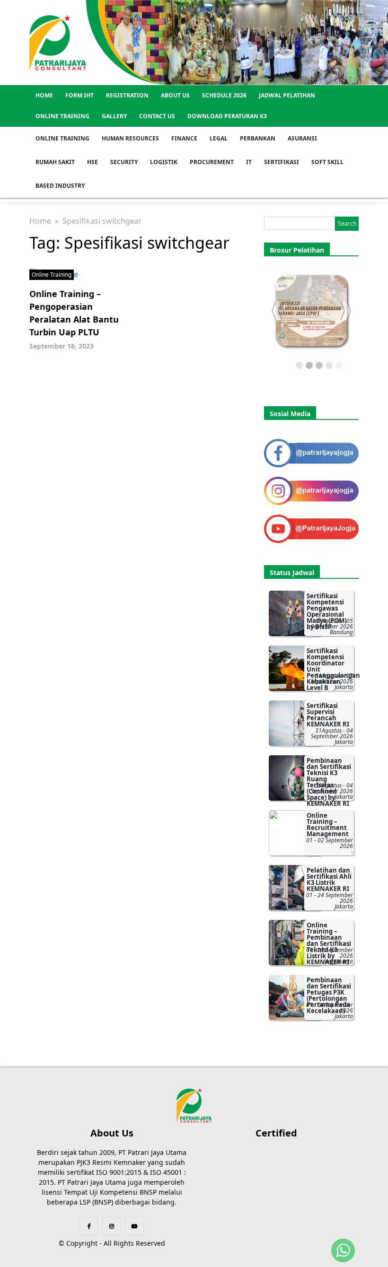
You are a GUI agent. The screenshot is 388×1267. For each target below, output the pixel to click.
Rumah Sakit (55, 162)
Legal (219, 138)
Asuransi (302, 138)
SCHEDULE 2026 (224, 95)
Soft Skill (327, 162)
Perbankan (257, 138)
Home (44, 95)
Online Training (62, 116)
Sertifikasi (281, 162)
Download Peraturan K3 (227, 116)
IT (249, 162)
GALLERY (114, 116)
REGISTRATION (127, 95)
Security (124, 162)
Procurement (212, 162)
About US (175, 95)
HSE (92, 162)
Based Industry (60, 186)
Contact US (157, 116)
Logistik (163, 162)
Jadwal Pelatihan (287, 95)
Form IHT (79, 95)
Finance (184, 138)
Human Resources (130, 138)
